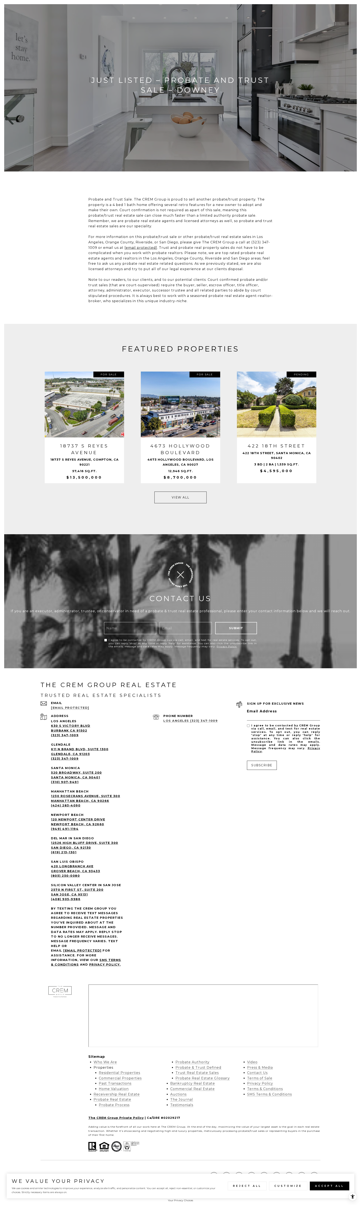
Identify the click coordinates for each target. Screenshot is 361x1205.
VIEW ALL (180, 497)
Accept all (329, 1185)
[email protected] (141, 248)
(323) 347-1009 (65, 735)
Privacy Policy (227, 646)
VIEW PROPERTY (84, 427)
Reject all (247, 1185)
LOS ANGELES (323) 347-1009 (190, 721)
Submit (236, 628)
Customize (288, 1185)
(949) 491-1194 (65, 829)
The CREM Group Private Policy (116, 1118)
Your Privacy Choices (180, 1200)
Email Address (262, 711)
